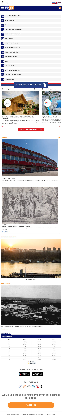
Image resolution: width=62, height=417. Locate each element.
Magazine (5, 137)
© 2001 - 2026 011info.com (13, 414)
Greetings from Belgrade (8, 237)
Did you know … (5, 283)
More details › (5, 184)
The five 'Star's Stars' (8, 178)
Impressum (41, 414)
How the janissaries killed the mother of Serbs (16, 226)
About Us (23, 414)
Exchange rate (5, 333)
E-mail (46, 414)
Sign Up (31, 405)
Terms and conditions (32, 414)
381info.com (52, 414)
